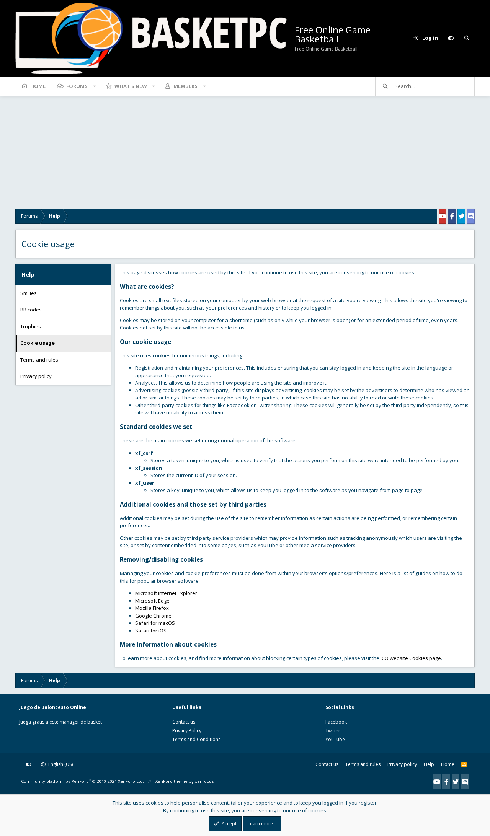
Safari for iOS (151, 630)
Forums (77, 86)
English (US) (60, 764)
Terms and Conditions (196, 739)
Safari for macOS (155, 622)
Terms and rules (39, 359)
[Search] (467, 38)
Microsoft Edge (152, 600)
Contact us (183, 722)
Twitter (332, 730)
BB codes (31, 309)
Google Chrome (153, 615)
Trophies (30, 326)
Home (38, 86)
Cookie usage (37, 342)
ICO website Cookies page (411, 658)
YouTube (335, 739)
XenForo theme (171, 781)
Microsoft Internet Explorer (166, 593)
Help (429, 764)
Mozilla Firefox (152, 608)
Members (185, 86)
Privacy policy (36, 376)
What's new (130, 86)
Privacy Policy (186, 730)
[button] (95, 86)
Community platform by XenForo (82, 781)
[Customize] (451, 38)
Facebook (336, 722)
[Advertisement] (245, 155)
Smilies (28, 293)
